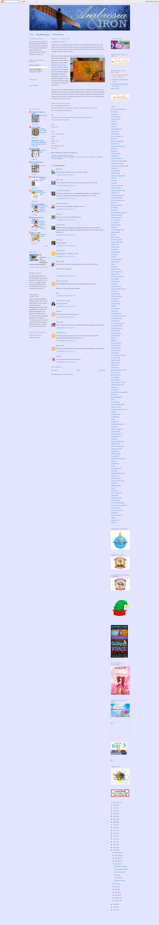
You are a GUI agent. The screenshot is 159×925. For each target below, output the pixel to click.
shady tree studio (116, 429)
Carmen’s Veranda (116, 163)
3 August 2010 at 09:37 (65, 175)
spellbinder (114, 444)
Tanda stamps (115, 468)
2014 (114, 839)
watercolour (114, 508)
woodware (114, 520)
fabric (112, 235)
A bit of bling (118, 878)
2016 (114, 833)
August (117, 864)
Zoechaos (59, 250)
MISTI (113, 340)
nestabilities (114, 350)
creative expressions (117, 200)
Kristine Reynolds (61, 301)
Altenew (113, 112)
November (118, 855)
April (116, 892)
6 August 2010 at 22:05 (65, 328)
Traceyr (58, 261)
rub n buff (114, 402)
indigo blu (114, 294)
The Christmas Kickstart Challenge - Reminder (43, 208)
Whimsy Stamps (115, 515)
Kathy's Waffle (35, 233)
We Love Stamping (37, 191)
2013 (114, 842)
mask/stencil (114, 333)
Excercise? (42, 165)
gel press (113, 249)
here (101, 56)
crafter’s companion (116, 190)
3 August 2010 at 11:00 (65, 185)
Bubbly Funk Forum (35, 335)
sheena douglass (115, 434)
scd (112, 412)
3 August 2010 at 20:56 (65, 256)
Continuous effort (58, 41)
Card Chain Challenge (117, 161)
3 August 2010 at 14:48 (65, 198)
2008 (114, 907)
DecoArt (113, 210)
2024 (114, 811)
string (112, 461)
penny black (114, 372)
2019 (114, 825)
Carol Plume (59, 333)
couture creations (116, 185)
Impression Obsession (117, 289)
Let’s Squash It (115, 318)
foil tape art (114, 247)
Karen (58, 180)
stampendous (115, 449)
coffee (112, 181)
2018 (114, 828)
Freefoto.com (33, 282)
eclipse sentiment (116, 230)
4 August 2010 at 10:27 (65, 317)
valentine (113, 490)
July (116, 884)
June (116, 887)
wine (112, 518)
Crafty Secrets (115, 198)
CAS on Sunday (36, 127)
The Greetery (114, 478)
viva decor (114, 500)
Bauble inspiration (119, 872)
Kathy (58, 322)
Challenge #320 (42, 180)
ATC (112, 121)
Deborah (58, 345)
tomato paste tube (116, 481)
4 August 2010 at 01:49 (65, 306)
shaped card (114, 431)
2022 (114, 816)
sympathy (114, 463)
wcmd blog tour (115, 510)
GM (112, 264)
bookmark (114, 144)
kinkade (113, 311)
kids (112, 306)
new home (114, 353)
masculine (114, 331)
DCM (112, 208)
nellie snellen (115, 348)
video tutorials (115, 493)
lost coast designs (116, 323)
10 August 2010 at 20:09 (66, 341)
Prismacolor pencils (116, 382)
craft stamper (114, 188)
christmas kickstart (116, 176)
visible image (115, 498)
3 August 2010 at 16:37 (65, 209)
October (117, 858)
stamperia (113, 451)
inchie (113, 291)
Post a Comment (56, 367)
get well (113, 254)
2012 (114, 844)
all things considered (117, 109)
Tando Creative (115, 89)
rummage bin (115, 407)
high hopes (114, 281)
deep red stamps (115, 215)
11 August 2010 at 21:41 (66, 351)
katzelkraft (114, 304)
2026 (114, 805)
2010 (114, 850)
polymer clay (115, 375)
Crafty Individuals (116, 195)
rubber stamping (90, 157)
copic (112, 183)
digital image (115, 225)
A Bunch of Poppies (43, 235)
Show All (46, 246)
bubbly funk (114, 153)
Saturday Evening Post (117, 409)
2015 (114, 836)
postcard (79, 157)
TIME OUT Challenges (38, 177)
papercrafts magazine (117, 370)
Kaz (57, 214)
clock (112, 178)
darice (112, 203)
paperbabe (114, 365)
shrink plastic (115, 436)
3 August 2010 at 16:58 (65, 220)
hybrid (113, 284)
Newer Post (54, 370)
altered (113, 114)
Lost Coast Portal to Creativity (37, 163)
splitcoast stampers (116, 446)
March (117, 895)
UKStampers (58, 158)
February (117, 898)
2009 (114, 904)
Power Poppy (115, 380)
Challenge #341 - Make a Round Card (43, 130)
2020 (114, 822)
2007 (114, 910)
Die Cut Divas (35, 148)
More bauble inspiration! (121, 869)
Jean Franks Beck (61, 190)
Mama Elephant (115, 328)
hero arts (113, 279)
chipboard (114, 171)
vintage (113, 495)
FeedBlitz (39, 72)
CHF (64, 157)
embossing (114, 232)
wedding (113, 513)
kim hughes (114, 308)
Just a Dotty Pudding (37, 204)
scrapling (113, 417)
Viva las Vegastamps (117, 503)
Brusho (113, 151)
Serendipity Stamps (116, 424)
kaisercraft (114, 301)
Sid (57, 356)
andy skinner (114, 117)
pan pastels (114, 358)
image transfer (115, 286)
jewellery (113, 299)
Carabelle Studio (116, 158)
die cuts (113, 222)
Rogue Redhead (115, 397)
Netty (57, 240)
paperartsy (114, 363)
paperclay (114, 367)
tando (112, 471)
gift (112, 257)
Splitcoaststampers (34, 337)
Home (31, 34)
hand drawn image (116, 276)
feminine (113, 245)
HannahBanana (60, 203)
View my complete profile (38, 267)
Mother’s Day (115, 345)
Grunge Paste (115, 269)
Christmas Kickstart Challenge (37, 218)
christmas (113, 173)
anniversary (114, 119)
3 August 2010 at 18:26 (65, 235)
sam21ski (59, 225)
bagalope (113, 131)
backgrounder (115, 129)
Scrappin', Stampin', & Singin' (38, 113)
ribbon (113, 394)
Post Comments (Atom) (66, 374)
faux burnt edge (115, 240)
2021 (114, 819)
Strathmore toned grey (117, 458)
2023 (114, 814)
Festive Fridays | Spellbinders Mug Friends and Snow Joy (39, 143)
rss (111, 399)
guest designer (115, 272)
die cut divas (114, 220)
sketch (113, 439)
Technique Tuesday (116, 473)
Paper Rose (114, 360)
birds (112, 139)
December (118, 853)
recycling (113, 390)
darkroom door (115, 205)
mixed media (114, 343)
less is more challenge (117, 316)
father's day (114, 237)
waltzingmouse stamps (117, 505)
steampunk (114, 456)
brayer (59, 157)
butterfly (113, 156)
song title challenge (116, 441)
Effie (57, 169)
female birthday (115, 242)
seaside (113, 422)
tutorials (113, 483)
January (117, 901)
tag (112, 466)
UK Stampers (78, 45)
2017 (114, 830)
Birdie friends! (43, 115)
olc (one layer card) (116, 355)
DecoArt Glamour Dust (117, 213)
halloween (114, 274)
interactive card (115, 296)
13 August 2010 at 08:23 (66, 362)
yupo (112, 522)
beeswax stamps (115, 136)
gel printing (114, 252)
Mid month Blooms (43, 193)
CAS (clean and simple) (118, 166)
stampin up (114, 453)
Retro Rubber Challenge (118, 392)
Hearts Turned (60, 281)
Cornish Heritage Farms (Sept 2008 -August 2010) (119, 76)
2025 (114, 808)
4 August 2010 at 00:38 (65, 296)
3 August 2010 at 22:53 (65, 276)
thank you (114, 476)
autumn (113, 124)
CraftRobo (114, 193)
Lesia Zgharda (115, 313)
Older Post (102, 370)
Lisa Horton (114, 321)
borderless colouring (117, 146)
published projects (116, 385)
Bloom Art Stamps (116, 141)
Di (57, 311)
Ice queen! (117, 875)
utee (112, 488)
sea (112, 419)
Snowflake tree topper (120, 866)
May (116, 889)
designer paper (115, 217)
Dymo (112, 227)
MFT (112, 338)
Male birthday (115, 326)
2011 (114, 847)
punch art (113, 387)
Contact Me (32, 79)
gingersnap (70, 157)
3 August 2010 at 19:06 (65, 246)
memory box (114, 335)
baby (112, 126)
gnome (113, 267)
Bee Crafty (114, 134)
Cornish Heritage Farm (63, 103)
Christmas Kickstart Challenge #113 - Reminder (42, 224)
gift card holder (115, 259)
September (118, 861)
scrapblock (114, 414)
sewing (113, 426)
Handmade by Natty (37, 140)
